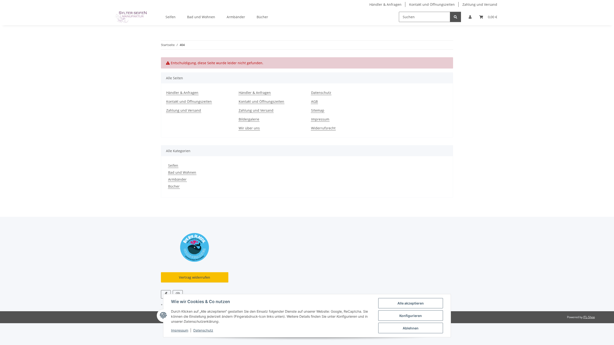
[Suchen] (455, 17)
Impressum (179, 330)
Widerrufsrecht (323, 128)
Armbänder (177, 179)
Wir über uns (249, 128)
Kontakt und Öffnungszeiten (432, 4)
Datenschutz (203, 330)
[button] (470, 17)
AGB (314, 101)
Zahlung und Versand (479, 4)
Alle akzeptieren (410, 303)
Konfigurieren (410, 316)
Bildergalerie (249, 119)
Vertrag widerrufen (194, 277)
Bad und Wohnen (182, 172)
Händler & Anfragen (385, 4)
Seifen (173, 165)
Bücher (174, 186)
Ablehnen (411, 328)
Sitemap (317, 110)
